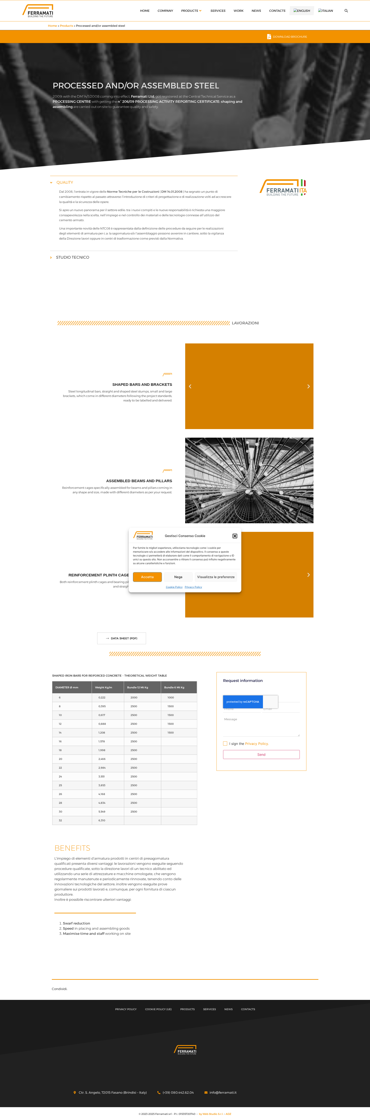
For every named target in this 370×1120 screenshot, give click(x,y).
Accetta (147, 577)
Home (144, 11)
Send (261, 754)
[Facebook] (264, 1092)
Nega (178, 577)
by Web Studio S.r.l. (211, 1114)
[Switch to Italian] (325, 10)
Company (165, 11)
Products (189, 11)
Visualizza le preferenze (216, 577)
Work (238, 11)
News (256, 11)
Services (217, 11)
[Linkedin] (273, 1092)
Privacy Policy (193, 586)
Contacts (277, 11)
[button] (235, 536)
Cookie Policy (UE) (158, 1009)
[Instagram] (281, 1092)
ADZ (228, 1114)
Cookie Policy (174, 586)
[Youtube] (290, 1092)
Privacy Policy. (257, 743)
